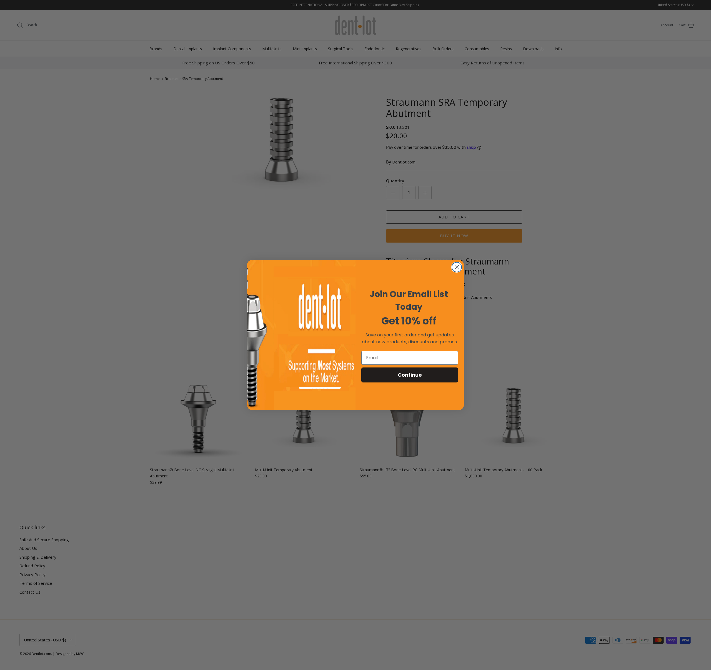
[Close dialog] (457, 267)
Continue (410, 374)
